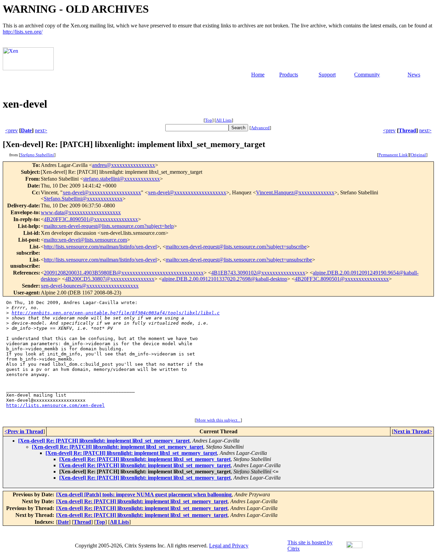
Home (258, 74)
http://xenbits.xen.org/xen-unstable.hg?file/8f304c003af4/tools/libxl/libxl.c (116, 312)
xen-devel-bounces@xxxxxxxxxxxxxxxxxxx (90, 286)
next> (41, 130)
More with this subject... (218, 420)
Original (418, 154)
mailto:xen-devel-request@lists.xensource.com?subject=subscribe (236, 247)
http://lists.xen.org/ (22, 32)
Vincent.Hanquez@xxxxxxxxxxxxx (295, 192)
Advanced (260, 127)
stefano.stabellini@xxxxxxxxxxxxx (121, 179)
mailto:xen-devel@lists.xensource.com (85, 240)
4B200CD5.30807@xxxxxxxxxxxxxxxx (109, 279)
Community (367, 74)
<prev (11, 130)
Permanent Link (393, 154)
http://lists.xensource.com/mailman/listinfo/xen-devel (100, 247)
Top (208, 120)
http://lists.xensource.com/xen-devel (55, 405)
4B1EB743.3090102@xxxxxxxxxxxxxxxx (258, 273)
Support (327, 74)
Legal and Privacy (228, 545)
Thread (407, 130)
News (414, 74)
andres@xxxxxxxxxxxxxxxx (123, 165)
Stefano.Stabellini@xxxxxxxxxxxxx (83, 199)
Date (26, 130)
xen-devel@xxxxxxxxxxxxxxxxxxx (102, 192)
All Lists (224, 120)
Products (288, 74)
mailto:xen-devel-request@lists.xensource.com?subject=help (109, 226)
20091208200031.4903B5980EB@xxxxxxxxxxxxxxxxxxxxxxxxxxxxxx (124, 273)
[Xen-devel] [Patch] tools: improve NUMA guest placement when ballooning (144, 494)
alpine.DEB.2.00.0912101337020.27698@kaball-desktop (224, 279)
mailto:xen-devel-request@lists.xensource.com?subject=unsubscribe (239, 260)
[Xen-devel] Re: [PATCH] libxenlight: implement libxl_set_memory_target (104, 441)
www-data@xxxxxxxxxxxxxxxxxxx (81, 212)
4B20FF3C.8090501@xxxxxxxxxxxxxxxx (91, 219)
